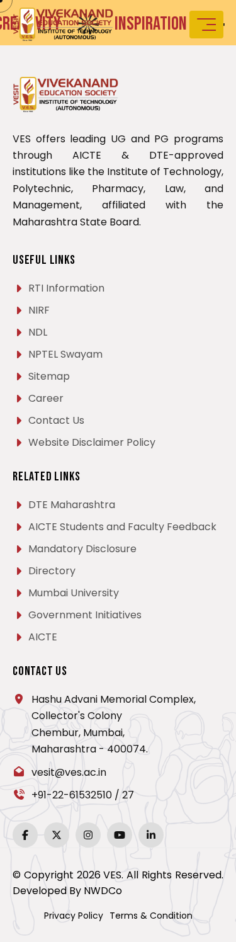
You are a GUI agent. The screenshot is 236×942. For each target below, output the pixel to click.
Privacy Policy (73, 915)
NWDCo (103, 890)
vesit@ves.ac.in (68, 772)
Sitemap (49, 376)
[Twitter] (56, 835)
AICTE (42, 637)
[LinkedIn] (151, 835)
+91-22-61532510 (71, 795)
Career (46, 398)
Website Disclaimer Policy (91, 442)
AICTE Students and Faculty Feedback (122, 526)
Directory (52, 571)
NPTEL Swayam (65, 354)
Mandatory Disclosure (82, 549)
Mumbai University (73, 593)
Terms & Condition (151, 915)
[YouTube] (119, 835)
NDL (37, 332)
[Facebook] (25, 835)
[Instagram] (88, 835)
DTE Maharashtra (71, 504)
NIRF (39, 310)
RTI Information (66, 288)
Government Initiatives (85, 615)
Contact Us (56, 420)
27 (128, 795)
